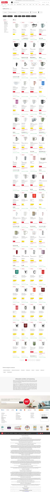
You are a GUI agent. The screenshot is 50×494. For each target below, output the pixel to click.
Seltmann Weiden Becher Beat (24, 115)
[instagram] (40, 433)
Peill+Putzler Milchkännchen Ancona (25, 172)
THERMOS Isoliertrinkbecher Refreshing (17, 209)
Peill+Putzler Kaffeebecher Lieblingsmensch (34, 135)
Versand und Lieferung (4, 415)
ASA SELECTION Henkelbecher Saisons (43, 60)
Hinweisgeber (15, 433)
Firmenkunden (3, 422)
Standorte (17, 414)
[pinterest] (38, 433)
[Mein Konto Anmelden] (44, 2)
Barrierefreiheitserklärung (22, 433)
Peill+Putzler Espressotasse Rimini (34, 172)
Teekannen (5, 27)
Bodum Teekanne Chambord (33, 21)
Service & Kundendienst (18, 419)
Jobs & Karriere (32, 415)
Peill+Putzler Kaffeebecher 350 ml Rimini (17, 115)
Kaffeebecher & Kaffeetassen (12, 12)
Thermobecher (35, 12)
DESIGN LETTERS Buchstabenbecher (25, 303)
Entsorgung (2, 419)
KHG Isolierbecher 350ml (33, 339)
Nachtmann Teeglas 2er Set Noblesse (34, 115)
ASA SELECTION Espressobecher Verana (25, 192)
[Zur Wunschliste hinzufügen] (20, 22)
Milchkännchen (6, 26)
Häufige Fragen (3, 420)
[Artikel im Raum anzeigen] (14, 20)
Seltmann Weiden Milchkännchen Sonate (34, 229)
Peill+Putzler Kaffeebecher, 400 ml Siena (43, 21)
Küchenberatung (18, 415)
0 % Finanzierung (18, 417)
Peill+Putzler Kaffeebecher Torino (16, 172)
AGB (8, 433)
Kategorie (5, 12)
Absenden (21, 402)
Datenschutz (11, 433)
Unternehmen (32, 414)
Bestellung (2, 414)
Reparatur (2, 418)
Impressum (5, 433)
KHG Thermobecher (41, 209)
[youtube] (42, 433)
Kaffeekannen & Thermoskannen (24, 12)
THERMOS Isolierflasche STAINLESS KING (43, 172)
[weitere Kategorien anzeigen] (41, 12)
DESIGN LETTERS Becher (15, 303)
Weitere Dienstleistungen (19, 418)
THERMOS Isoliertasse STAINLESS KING (17, 248)
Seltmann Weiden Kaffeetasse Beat (25, 21)
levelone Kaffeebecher (15, 21)
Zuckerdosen (5, 28)
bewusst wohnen (32, 417)
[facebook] (37, 433)
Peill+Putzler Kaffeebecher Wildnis (34, 209)
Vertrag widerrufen (3, 417)
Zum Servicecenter (44, 417)
